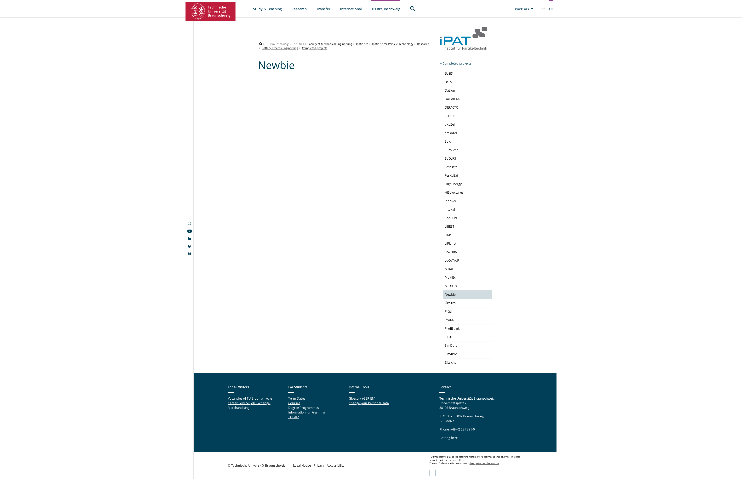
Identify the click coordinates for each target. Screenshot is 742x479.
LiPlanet (450, 243)
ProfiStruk (452, 328)
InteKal (450, 209)
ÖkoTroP (451, 303)
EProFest (451, 150)
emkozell (451, 133)
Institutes (362, 44)
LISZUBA (451, 252)
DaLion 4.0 (452, 99)
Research (299, 9)
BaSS (448, 82)
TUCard (293, 417)
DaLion (450, 90)
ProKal (449, 320)
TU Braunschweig (385, 9)
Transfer (323, 9)
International (351, 9)
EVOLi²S (450, 158)
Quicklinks (522, 9)
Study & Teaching (267, 9)
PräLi (448, 311)
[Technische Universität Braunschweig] (211, 11)
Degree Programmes (303, 408)
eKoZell (450, 124)
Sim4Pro (451, 354)
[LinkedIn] (189, 239)
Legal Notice (302, 465)
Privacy (319, 465)
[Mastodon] (189, 246)
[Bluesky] (189, 254)
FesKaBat (451, 175)
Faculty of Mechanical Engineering (330, 44)
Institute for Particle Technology (392, 44)
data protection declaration (484, 463)
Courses (294, 403)
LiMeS (449, 235)
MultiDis (451, 286)
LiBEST (449, 226)
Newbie (450, 294)
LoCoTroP (452, 260)
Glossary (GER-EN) (362, 398)
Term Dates (296, 398)
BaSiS (449, 73)
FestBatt (451, 167)
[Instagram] (189, 224)
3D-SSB (450, 116)
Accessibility (335, 465)
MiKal (449, 269)
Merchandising (238, 408)
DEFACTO (451, 107)
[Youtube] (189, 231)
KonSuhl (451, 218)
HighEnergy (453, 184)
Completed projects (314, 48)
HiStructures (454, 192)
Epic (448, 141)
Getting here (448, 438)
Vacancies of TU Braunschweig (250, 398)
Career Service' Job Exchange (249, 403)
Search (413, 8)
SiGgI (448, 337)
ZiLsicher (451, 362)
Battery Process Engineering (280, 48)
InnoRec (451, 201)
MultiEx (450, 277)
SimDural (451, 345)
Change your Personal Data (369, 403)
